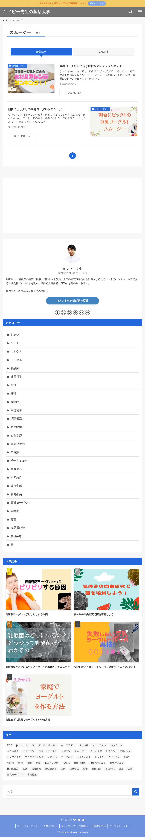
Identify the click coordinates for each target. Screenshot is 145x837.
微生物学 (16, 427)
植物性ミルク (19, 460)
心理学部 (16, 435)
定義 (38, 763)
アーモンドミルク (48, 745)
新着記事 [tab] (41, 51)
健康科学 (16, 376)
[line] (75, 312)
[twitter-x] (63, 312)
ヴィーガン (114, 757)
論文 (121, 768)
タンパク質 (96, 751)
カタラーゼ (116, 745)
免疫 (13, 385)
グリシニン (28, 751)
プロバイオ (125, 751)
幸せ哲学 (16, 410)
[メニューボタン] (140, 12)
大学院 (15, 401)
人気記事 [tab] (104, 51)
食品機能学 (18, 527)
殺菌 (25, 768)
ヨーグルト (18, 359)
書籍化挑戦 (18, 443)
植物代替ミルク (98, 763)
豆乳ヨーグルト (20, 502)
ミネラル (52, 757)
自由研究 (110, 768)
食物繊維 (16, 536)
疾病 (63, 768)
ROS (9, 745)
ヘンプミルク (14, 757)
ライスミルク (84, 757)
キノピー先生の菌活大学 (26, 12)
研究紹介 (16, 477)
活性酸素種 (51, 768)
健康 (20, 763)
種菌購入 (83, 826)
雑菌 (13, 519)
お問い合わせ (51, 826)
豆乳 (130, 768)
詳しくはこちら (97, 3)
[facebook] (57, 312)
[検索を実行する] (135, 792)
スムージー (80, 751)
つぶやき (16, 351)
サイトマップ (68, 826)
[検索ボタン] (130, 12)
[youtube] (81, 312)
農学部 (15, 511)
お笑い (15, 334)
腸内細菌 (16, 494)
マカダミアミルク (34, 757)
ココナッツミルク (48, 751)
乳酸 (126, 757)
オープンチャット (118, 826)
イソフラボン (68, 745)
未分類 (15, 452)
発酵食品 (16, 469)
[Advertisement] (72, 205)
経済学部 (16, 485)
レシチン (99, 757)
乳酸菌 (15, 368)
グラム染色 (13, 751)
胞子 (85, 768)
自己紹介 (96, 768)
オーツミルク (99, 745)
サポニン (65, 751)
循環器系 (16, 418)
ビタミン (110, 751)
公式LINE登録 (98, 826)
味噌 (13, 393)
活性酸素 (36, 768)
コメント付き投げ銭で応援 (72, 300)
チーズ (15, 343)
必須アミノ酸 (52, 763)
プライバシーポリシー (28, 826)
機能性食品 (13, 768)
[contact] (87, 312)
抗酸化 (66, 763)
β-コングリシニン (25, 745)
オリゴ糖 (83, 745)
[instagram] (69, 312)
